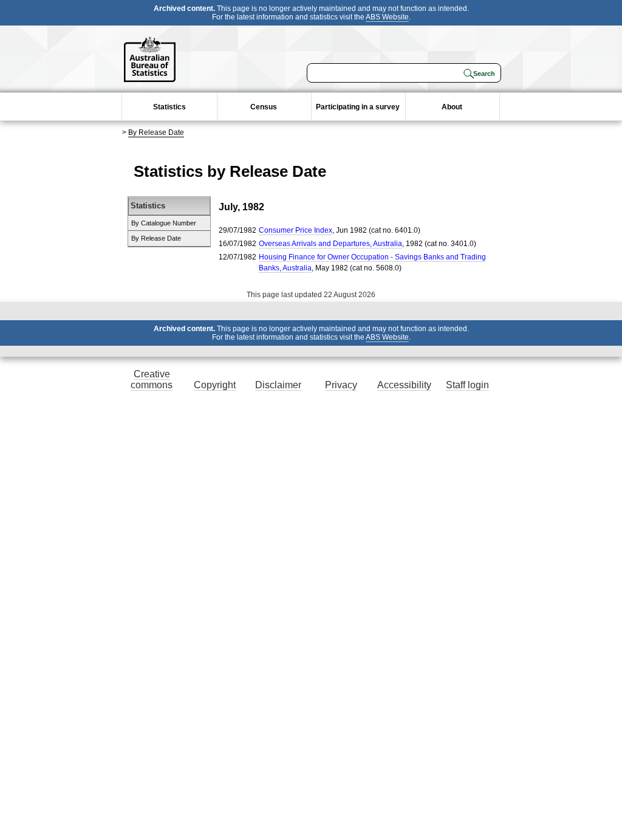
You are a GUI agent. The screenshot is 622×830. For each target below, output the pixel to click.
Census (263, 107)
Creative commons (152, 379)
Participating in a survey (358, 107)
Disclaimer (278, 385)
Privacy (341, 385)
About (452, 107)
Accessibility (404, 385)
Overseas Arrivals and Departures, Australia (330, 243)
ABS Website (387, 17)
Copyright (215, 385)
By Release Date (156, 132)
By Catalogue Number (163, 223)
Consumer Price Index (295, 230)
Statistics (169, 107)
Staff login (467, 385)
